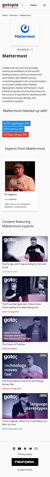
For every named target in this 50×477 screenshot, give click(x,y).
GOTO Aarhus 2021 (13, 129)
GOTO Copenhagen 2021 (16, 123)
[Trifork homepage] (25, 462)
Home (5, 15)
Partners (13, 15)
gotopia (10, 5)
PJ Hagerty (10, 194)
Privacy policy (25, 454)
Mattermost (25, 15)
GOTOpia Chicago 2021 (15, 134)
